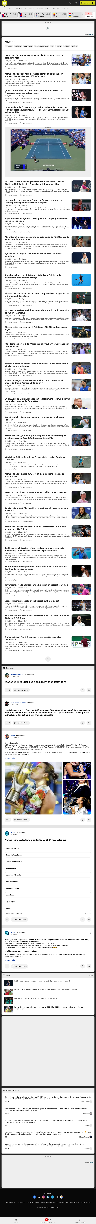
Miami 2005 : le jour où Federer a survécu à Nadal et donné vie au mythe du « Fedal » (45, 989)
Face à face (66, 9)
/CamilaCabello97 (17, 675)
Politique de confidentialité (49, 1202)
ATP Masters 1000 (41, 46)
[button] (76, 3)
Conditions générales (33, 1202)
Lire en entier (10, 758)
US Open (9, 46)
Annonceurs (21, 1202)
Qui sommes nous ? (11, 1202)
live (88, 13)
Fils (52, 46)
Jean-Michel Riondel (18, 703)
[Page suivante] (48, 659)
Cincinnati (18, 46)
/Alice (13, 736)
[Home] (2, 9)
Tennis (16, 1222)
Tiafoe (66, 46)
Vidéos (48, 9)
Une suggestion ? (86, 1202)
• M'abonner (29, 675)
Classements (29, 9)
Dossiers (56, 9)
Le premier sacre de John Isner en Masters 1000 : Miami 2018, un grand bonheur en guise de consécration (48, 1008)
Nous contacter (74, 1202)
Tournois (40, 9)
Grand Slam (28, 46)
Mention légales (63, 1202)
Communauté (80, 1222)
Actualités (9, 9)
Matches (19, 9)
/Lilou (13, 832)
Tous (90, 16)
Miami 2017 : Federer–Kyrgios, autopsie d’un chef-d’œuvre (35, 998)
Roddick (74, 46)
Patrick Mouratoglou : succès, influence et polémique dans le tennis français (42, 981)
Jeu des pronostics (48, 1222)
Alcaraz (58, 46)
